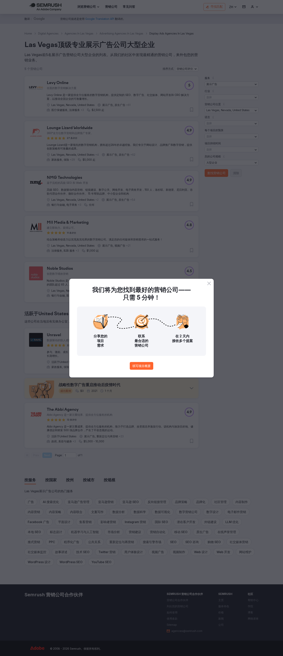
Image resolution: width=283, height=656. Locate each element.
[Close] (209, 283)
